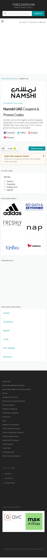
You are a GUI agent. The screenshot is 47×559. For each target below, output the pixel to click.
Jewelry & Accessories (10, 424)
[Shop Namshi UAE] (23, 92)
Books (4, 393)
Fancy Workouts (8, 405)
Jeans (4, 421)
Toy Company (7, 444)
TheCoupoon (23, 4)
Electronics (7, 356)
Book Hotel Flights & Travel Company (16, 389)
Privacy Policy (10, 483)
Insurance (6, 417)
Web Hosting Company (11, 456)
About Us (8, 474)
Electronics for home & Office (13, 401)
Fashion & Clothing (9, 409)
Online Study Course (10, 436)
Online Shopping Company (12, 432)
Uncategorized (8, 452)
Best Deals (6, 381)
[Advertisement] (23, 50)
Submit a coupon (37, 148)
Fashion (6, 313)
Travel (5, 339)
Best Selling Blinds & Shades (13, 385)
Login (43, 22)
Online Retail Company (11, 428)
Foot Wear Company (10, 413)
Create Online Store (10, 397)
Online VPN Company (10, 440)
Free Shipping (8, 348)
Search (38, 13)
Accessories (8, 321)
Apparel (6, 330)
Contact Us (9, 478)
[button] (9, 133)
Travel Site (6, 448)
